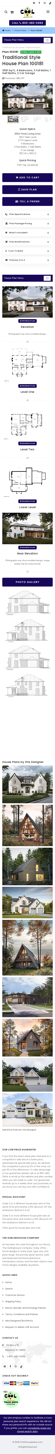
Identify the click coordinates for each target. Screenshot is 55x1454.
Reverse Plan (28, 321)
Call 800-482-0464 (27, 23)
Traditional (29, 47)
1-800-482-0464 (16, 1356)
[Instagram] (44, 3)
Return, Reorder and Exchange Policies (25, 1307)
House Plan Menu (14, 40)
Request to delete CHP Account (22, 1327)
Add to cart (28, 177)
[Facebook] (39, 3)
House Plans (21, 30)
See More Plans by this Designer (19, 1129)
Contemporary (8, 47)
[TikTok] (50, 3)
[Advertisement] (27, 729)
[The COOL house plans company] (11, 1399)
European (20, 47)
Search (9, 1288)
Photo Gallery (27, 582)
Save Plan (28, 189)
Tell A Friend (29, 201)
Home (8, 30)
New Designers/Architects (19, 1320)
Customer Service (15, 1295)
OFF (22, 78)
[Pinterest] (34, 3)
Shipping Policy (13, 1301)
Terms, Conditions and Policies (21, 1314)
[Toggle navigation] (47, 40)
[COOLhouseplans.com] (27, 12)
